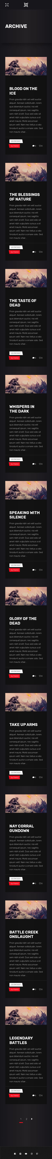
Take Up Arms (23, 724)
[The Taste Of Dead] (26, 278)
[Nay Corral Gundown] (26, 803)
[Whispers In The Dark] (26, 384)
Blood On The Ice (23, 91)
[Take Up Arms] (26, 702)
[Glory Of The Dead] (26, 596)
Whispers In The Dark (21, 409)
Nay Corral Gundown (21, 828)
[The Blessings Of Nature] (26, 172)
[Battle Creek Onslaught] (26, 909)
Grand (15, 146)
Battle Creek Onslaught (23, 934)
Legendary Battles (21, 1040)
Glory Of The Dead (23, 621)
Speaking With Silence (24, 515)
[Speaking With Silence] (26, 490)
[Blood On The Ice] (26, 66)
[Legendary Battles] (26, 1015)
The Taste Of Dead (22, 303)
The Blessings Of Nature (24, 196)
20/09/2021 (16, 141)
